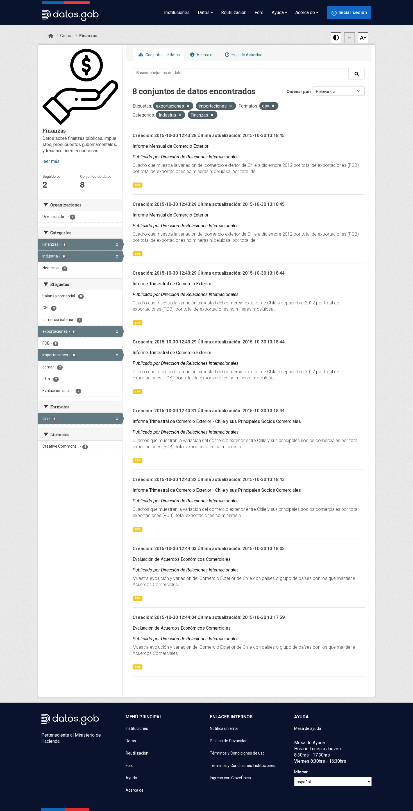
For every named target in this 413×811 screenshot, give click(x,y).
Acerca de (205, 55)
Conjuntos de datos (162, 55)
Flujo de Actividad (246, 55)
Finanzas (88, 35)
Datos (131, 741)
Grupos (67, 35)
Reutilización (233, 12)
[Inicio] (51, 35)
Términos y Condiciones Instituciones (242, 765)
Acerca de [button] (305, 12)
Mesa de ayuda (307, 728)
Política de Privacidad (229, 741)
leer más (51, 161)
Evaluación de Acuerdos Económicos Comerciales (182, 559)
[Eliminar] (187, 106)
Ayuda (131, 778)
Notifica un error (224, 728)
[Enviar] (356, 74)
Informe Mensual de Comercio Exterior (170, 146)
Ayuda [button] (278, 12)
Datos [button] (204, 12)
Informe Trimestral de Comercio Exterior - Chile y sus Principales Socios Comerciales (217, 421)
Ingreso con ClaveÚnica (230, 778)
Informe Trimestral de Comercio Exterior (172, 283)
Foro (259, 12)
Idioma (300, 771)
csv (137, 185)
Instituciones (177, 12)
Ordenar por (298, 91)
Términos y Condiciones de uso (237, 753)
